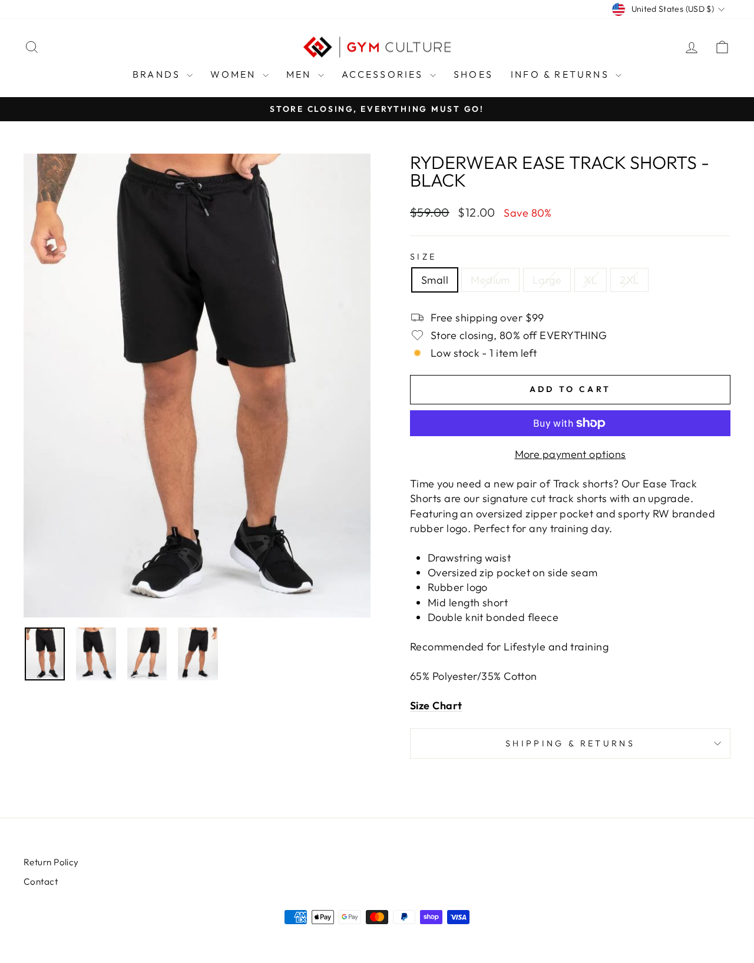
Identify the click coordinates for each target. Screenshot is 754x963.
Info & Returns (562, 74)
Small (434, 280)
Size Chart (436, 705)
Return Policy (51, 862)
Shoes (473, 74)
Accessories (384, 74)
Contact (41, 881)
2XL (629, 280)
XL (590, 280)
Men (300, 74)
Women (234, 74)
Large (547, 280)
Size (423, 256)
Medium (490, 280)
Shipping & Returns (570, 743)
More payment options (570, 454)
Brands (158, 74)
